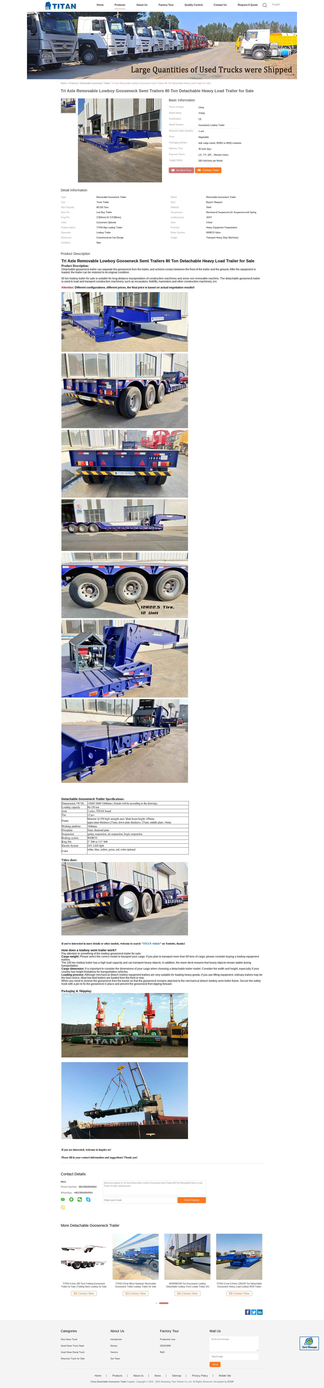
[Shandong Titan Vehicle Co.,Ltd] (60, 5)
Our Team (115, 1358)
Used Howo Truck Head (72, 1346)
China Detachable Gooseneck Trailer (108, 1381)
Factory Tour (166, 4)
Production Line (167, 1339)
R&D (162, 1352)
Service (114, 1352)
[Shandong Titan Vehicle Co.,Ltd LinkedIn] (260, 1312)
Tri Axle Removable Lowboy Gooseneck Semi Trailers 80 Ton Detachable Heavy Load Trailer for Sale (161, 83)
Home (100, 4)
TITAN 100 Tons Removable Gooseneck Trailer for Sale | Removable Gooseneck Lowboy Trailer (84, 1285)
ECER (230, 1381)
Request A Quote (248, 4)
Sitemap (176, 1376)
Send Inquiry (191, 1200)
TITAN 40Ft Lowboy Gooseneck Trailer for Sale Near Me (135, 1285)
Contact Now (210, 170)
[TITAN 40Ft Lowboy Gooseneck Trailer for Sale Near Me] (136, 1257)
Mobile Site (225, 1376)
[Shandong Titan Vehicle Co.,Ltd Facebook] (247, 1312)
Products (120, 4)
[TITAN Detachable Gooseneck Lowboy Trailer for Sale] (187, 1257)
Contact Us (220, 4)
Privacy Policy (200, 1376)
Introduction (116, 1339)
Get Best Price (183, 170)
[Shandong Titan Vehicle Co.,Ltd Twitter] (253, 1312)
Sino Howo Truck (69, 1339)
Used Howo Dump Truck (73, 1352)
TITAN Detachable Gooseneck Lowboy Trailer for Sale (187, 1285)
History (113, 1346)
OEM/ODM (165, 1346)
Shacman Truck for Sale (73, 1358)
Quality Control (194, 4)
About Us (141, 4)
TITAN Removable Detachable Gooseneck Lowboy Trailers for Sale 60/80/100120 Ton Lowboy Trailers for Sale (239, 1285)
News (158, 1376)
